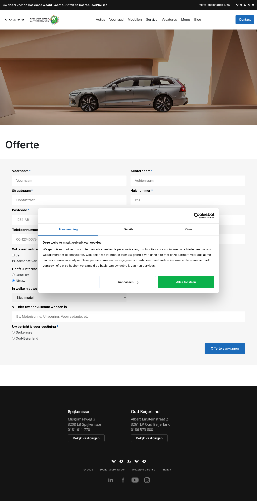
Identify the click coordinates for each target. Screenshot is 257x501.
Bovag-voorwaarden (112, 469)
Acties (100, 19)
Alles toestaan (186, 282)
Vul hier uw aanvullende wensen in (39, 307)
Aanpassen (126, 282)
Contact (245, 19)
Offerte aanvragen (225, 348)
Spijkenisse (23, 332)
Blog (197, 19)
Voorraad (116, 19)
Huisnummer (142, 191)
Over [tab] (188, 229)
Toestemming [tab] (68, 229)
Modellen (135, 19)
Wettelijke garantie (143, 469)
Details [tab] (129, 229)
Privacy (166, 469)
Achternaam (142, 171)
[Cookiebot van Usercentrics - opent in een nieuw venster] (196, 216)
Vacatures (169, 19)
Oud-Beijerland (26, 338)
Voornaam (21, 171)
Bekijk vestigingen (86, 438)
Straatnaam (22, 191)
